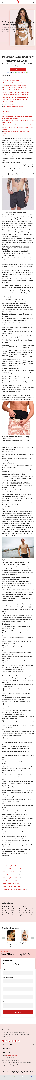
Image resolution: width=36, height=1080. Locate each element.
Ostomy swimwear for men (10, 165)
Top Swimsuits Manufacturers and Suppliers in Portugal (26, 915)
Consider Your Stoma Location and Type (15, 99)
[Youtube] (12, 1041)
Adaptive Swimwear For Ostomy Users (14, 889)
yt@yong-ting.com (11, 1055)
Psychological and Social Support (13, 90)
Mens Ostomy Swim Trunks (11, 866)
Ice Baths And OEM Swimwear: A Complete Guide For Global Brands (9, 907)
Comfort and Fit (8, 102)
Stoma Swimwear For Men (11, 875)
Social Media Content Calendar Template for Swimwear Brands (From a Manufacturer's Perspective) (26, 907)
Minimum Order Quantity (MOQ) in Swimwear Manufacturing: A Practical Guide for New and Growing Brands (26, 911)
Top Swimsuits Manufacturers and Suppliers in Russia (9, 915)
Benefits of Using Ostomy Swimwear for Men (16, 92)
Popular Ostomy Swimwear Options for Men (16, 94)
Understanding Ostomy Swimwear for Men (15, 78)
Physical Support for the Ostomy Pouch (14, 87)
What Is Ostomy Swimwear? (11, 80)
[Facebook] (6, 1041)
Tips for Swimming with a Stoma (13, 109)
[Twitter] (9, 1041)
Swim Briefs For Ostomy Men (11, 886)
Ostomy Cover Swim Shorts (11, 883)
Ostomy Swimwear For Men (11, 863)
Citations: (5, 136)
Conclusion (6, 111)
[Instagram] (15, 1041)
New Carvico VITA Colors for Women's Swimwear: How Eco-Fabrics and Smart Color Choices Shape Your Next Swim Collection (9, 911)
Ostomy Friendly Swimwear (11, 872)
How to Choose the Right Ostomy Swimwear (15, 97)
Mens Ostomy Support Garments (12, 881)
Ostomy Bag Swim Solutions (11, 878)
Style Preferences (8, 104)
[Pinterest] (19, 1041)
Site (21, 66)
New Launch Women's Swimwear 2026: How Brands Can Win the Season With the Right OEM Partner (26, 909)
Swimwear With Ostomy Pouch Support (14, 869)
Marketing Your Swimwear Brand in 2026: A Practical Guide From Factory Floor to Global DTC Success (9, 913)
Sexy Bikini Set (11, 943)
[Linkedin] (3, 1041)
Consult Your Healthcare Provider (13, 106)
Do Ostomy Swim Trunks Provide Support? (15, 85)
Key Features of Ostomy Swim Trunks (14, 83)
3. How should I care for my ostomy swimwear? (17, 125)
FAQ (4, 114)
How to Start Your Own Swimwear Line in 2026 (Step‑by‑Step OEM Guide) (26, 913)
